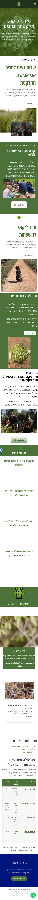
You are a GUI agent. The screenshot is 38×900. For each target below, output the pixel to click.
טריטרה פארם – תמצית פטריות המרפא (19, 894)
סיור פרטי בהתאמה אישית (28, 803)
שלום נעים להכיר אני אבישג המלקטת (21, 75)
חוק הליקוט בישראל (28, 752)
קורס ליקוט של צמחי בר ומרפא (21, 153)
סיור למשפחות (31, 817)
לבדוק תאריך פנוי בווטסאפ (18, 850)
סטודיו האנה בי (14, 891)
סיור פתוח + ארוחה (30, 789)
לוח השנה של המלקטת (27, 749)
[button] (35, 4)
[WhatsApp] (33, 895)
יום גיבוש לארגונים (30, 831)
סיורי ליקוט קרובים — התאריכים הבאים (22, 746)
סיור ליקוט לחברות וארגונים (21, 295)
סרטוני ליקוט (19, 453)
